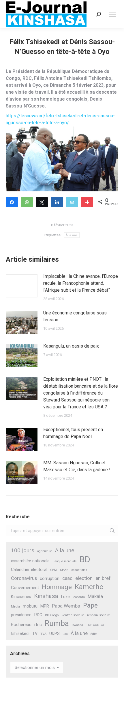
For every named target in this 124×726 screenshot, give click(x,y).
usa (65, 634)
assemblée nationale (30, 561)
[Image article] (21, 285)
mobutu (30, 606)
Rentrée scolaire (72, 615)
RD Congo (52, 615)
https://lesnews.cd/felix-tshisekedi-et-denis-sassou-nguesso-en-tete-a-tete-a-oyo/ (60, 119)
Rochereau (21, 624)
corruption (49, 578)
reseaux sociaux (98, 615)
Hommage (57, 587)
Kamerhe (89, 587)
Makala (95, 596)
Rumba (57, 623)
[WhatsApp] (27, 201)
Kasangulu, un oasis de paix (71, 346)
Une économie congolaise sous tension (75, 316)
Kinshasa (46, 596)
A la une (64, 550)
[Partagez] (12, 201)
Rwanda (77, 625)
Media (15, 606)
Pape (90, 605)
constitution (79, 570)
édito (94, 634)
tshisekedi (20, 633)
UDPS (54, 633)
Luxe (65, 596)
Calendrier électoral (29, 569)
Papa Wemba (66, 606)
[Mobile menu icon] (112, 14)
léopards (79, 597)
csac (67, 578)
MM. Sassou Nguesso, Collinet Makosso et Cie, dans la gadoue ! (76, 466)
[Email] (72, 201)
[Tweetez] (42, 201)
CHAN (64, 570)
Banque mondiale (64, 561)
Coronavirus (24, 578)
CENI (53, 570)
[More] (87, 201)
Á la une (79, 633)
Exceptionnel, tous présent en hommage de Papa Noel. (73, 433)
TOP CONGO (95, 625)
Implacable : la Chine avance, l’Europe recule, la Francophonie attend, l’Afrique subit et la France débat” (80, 283)
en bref (103, 578)
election (84, 578)
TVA (43, 634)
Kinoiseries (21, 596)
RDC (38, 614)
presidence (21, 614)
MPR (44, 606)
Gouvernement (25, 587)
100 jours (22, 550)
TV (34, 633)
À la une (72, 235)
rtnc (38, 624)
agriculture (44, 551)
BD (85, 559)
